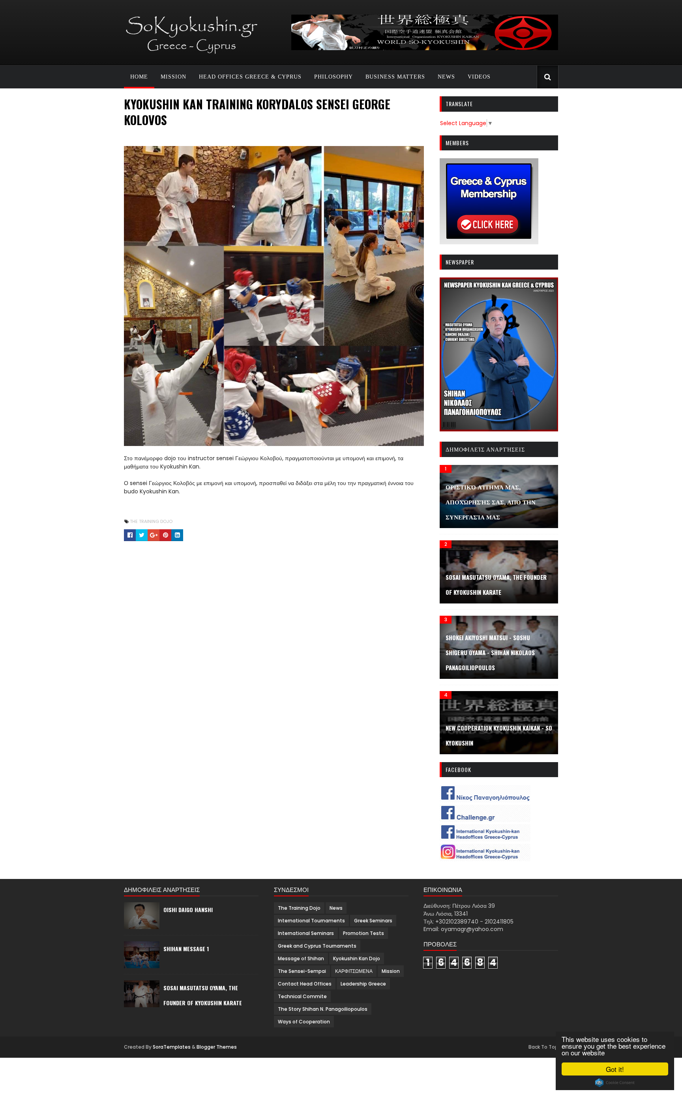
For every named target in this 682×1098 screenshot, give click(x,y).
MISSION (173, 77)
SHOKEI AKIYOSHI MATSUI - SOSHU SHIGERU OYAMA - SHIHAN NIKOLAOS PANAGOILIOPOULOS (490, 652)
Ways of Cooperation (304, 1021)
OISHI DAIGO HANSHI (188, 909)
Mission (391, 971)
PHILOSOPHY (333, 77)
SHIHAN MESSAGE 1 (186, 948)
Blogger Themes (217, 1047)
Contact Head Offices (305, 983)
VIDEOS (479, 77)
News (336, 908)
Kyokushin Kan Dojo (356, 958)
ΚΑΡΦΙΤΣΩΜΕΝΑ (354, 971)
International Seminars (306, 933)
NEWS (446, 77)
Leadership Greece (363, 983)
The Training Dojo (151, 521)
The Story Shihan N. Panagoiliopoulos (322, 1009)
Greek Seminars (373, 920)
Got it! (615, 1069)
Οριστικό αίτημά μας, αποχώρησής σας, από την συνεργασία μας (491, 501)
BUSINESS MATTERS (395, 77)
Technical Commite (302, 996)
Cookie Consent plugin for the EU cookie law (615, 1082)
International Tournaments (311, 920)
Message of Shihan (301, 958)
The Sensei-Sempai (302, 971)
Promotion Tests (363, 933)
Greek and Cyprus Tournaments (317, 945)
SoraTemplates (172, 1047)
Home (139, 77)
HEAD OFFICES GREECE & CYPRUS (250, 77)
